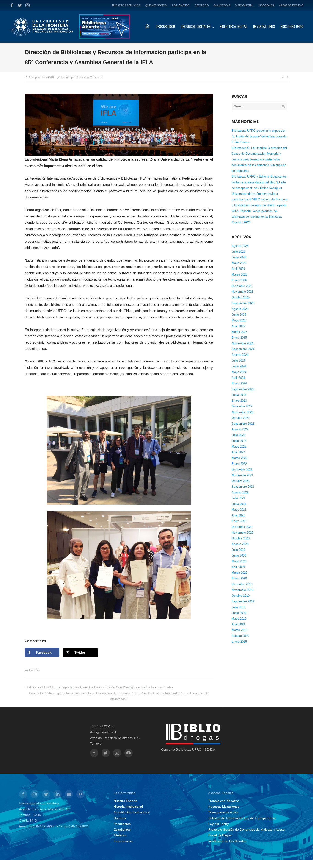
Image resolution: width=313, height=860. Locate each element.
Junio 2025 (239, 314)
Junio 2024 (239, 366)
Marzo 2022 (239, 458)
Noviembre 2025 (242, 291)
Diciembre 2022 (242, 406)
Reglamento (180, 5)
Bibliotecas (222, 5)
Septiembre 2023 (243, 389)
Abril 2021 (238, 515)
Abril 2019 (238, 624)
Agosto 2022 (240, 429)
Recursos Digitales (196, 27)
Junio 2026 (239, 257)
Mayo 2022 (239, 446)
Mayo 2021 (239, 509)
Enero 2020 (239, 578)
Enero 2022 (239, 463)
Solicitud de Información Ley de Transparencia (242, 818)
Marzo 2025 (239, 332)
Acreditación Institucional (132, 812)
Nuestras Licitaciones (223, 806)
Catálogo (202, 5)
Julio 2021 (238, 498)
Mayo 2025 (239, 320)
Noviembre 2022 (242, 412)
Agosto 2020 (240, 544)
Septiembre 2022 (243, 423)
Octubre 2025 (241, 297)
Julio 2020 (238, 549)
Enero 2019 (239, 641)
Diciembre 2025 (242, 286)
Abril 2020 (238, 567)
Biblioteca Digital (233, 27)
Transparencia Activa (223, 812)
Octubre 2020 (241, 538)
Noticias (34, 670)
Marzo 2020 (239, 572)
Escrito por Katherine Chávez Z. (82, 77)
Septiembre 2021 (243, 486)
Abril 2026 (238, 268)
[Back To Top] (301, 849)
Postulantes (122, 824)
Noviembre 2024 (242, 343)
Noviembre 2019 (242, 590)
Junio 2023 (239, 395)
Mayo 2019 (239, 618)
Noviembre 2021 (242, 475)
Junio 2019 (239, 613)
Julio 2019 (238, 607)
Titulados (120, 835)
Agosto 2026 (240, 246)
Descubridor (165, 27)
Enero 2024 (239, 383)
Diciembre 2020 (242, 527)
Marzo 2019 (239, 630)
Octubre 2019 (241, 595)
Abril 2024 (238, 377)
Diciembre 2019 (242, 584)
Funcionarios (123, 841)
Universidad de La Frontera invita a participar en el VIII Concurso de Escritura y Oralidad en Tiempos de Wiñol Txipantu (259, 199)
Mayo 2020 (239, 561)
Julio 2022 (238, 435)
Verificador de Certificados (227, 841)
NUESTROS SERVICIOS (126, 5)
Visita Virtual (244, 5)
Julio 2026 (238, 251)
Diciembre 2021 (242, 469)
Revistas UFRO (264, 27)
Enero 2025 (239, 337)
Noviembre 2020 (242, 532)
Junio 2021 (239, 504)
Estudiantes (122, 829)
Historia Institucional (128, 806)
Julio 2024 (238, 360)
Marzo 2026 (239, 274)
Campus (120, 818)
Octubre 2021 (241, 481)
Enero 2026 (239, 280)
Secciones (266, 5)
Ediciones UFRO (292, 27)
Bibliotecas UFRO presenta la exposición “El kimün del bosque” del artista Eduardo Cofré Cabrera (259, 136)
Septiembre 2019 (243, 601)
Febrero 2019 (240, 635)
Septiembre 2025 (243, 303)
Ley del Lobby (218, 824)
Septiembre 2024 (243, 349)
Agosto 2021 (240, 492)
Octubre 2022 (241, 418)
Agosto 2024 (240, 354)
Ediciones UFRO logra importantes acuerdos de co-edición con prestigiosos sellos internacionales (100, 687)
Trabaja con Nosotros (223, 801)
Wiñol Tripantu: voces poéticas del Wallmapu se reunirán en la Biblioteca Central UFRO (257, 216)
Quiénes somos (156, 5)
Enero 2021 (239, 521)
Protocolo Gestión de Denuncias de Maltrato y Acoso (246, 829)
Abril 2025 (238, 326)
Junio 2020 (239, 555)
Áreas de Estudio (291, 5)
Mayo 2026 (239, 263)
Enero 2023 (239, 400)
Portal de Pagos (219, 835)
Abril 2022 (238, 452)
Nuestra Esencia (125, 801)
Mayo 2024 (239, 372)
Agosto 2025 (240, 309)
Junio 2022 (239, 441)
